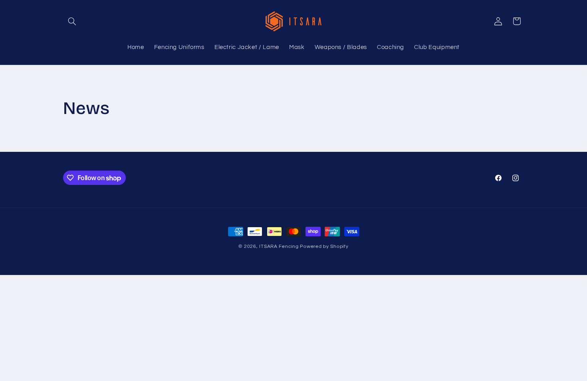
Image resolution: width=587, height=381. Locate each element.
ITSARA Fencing (278, 246)
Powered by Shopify (324, 246)
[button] (72, 21)
